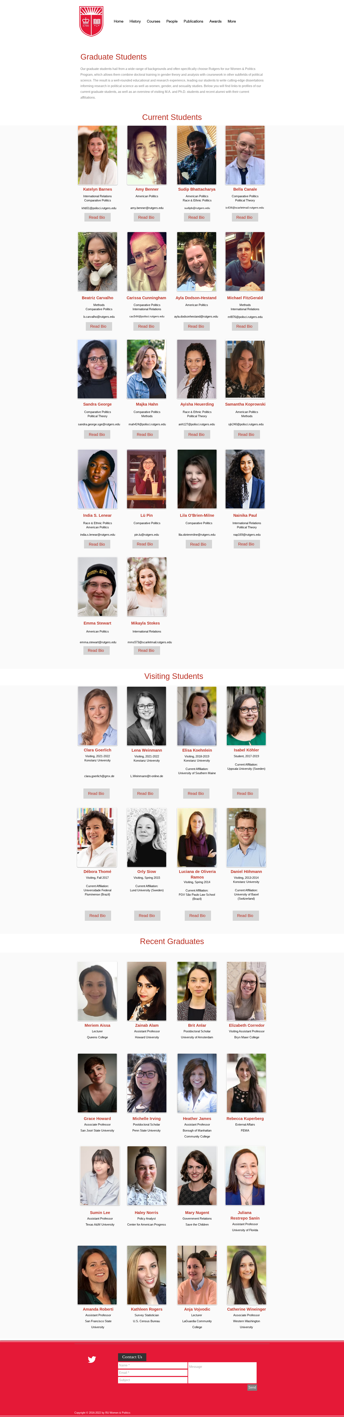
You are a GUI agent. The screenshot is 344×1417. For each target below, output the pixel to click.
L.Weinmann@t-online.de (146, 776)
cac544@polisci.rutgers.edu (146, 316)
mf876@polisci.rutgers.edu (245, 317)
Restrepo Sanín (245, 1218)
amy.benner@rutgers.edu (146, 208)
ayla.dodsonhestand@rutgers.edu (196, 316)
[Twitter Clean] (92, 1359)
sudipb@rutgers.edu (197, 208)
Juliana (245, 1212)
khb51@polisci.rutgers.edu (99, 208)
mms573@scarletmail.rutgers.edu (150, 642)
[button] (172, 21)
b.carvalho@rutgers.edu (99, 316)
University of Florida (245, 1230)
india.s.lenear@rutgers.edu (97, 534)
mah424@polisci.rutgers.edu (147, 424)
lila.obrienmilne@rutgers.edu (197, 534)
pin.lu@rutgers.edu (146, 534)
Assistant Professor (245, 1224)
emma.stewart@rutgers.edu (98, 642)
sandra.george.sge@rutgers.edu (99, 424)
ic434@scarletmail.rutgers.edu (245, 207)
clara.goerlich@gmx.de (99, 776)
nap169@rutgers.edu (247, 534)
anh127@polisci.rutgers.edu (197, 424)
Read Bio (97, 217)
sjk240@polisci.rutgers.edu (246, 424)
